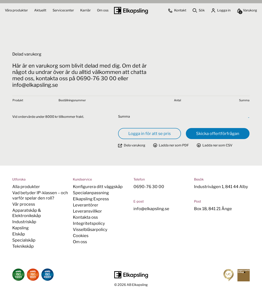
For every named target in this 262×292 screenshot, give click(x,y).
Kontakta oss (85, 217)
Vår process (23, 204)
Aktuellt (40, 10)
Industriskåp (24, 221)
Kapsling (20, 227)
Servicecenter (64, 10)
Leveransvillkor (87, 211)
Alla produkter (26, 186)
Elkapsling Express (91, 198)
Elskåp (18, 234)
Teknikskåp (23, 246)
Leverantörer (85, 205)
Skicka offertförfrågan (217, 133)
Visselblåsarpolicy (90, 229)
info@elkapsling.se (151, 208)
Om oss (102, 10)
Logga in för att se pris (149, 133)
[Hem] (131, 10)
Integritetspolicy (89, 223)
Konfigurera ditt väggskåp (98, 186)
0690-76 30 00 (148, 186)
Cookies (80, 235)
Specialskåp (23, 240)
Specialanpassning (91, 192)
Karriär (85, 10)
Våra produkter (16, 10)
